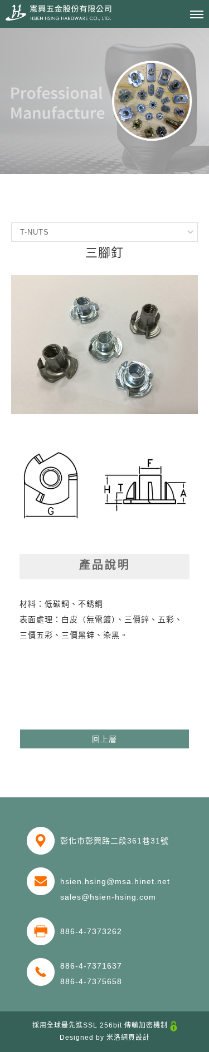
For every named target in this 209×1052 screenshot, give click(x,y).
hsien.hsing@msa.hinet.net (115, 881)
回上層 (104, 739)
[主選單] (196, 15)
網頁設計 (135, 1037)
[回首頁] (58, 12)
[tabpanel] (104, 101)
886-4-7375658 (91, 981)
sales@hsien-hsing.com (108, 896)
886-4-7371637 (91, 965)
